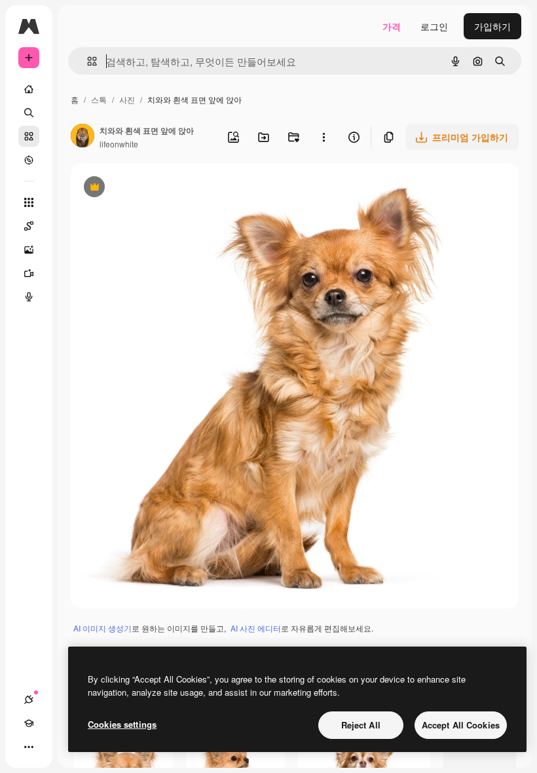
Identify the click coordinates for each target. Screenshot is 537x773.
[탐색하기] (28, 159)
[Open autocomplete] (87, 61)
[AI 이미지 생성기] (28, 249)
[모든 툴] (28, 202)
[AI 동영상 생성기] (28, 273)
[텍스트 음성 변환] (28, 296)
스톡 (99, 99)
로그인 (434, 26)
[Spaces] (28, 226)
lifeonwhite (119, 143)
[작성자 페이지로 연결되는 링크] (82, 137)
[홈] (28, 89)
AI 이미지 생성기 (102, 627)
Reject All (360, 725)
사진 (127, 99)
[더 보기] (28, 746)
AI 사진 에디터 (256, 627)
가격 (391, 26)
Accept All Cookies (461, 725)
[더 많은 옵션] (323, 137)
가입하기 (492, 26)
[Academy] (28, 723)
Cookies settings (122, 724)
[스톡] (28, 136)
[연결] (28, 699)
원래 (146, 188)
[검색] (28, 112)
